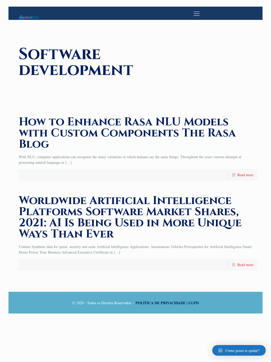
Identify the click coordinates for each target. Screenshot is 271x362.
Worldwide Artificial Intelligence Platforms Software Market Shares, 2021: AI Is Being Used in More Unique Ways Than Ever (130, 217)
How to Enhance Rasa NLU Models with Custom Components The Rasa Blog (127, 133)
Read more (245, 174)
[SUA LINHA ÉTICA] (28, 13)
